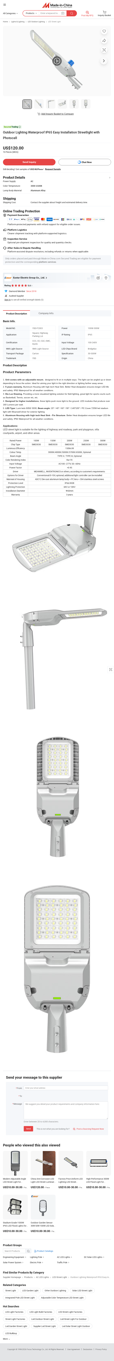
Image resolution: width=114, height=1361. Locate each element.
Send (28, 1128)
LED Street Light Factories (70, 1311)
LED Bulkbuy (11, 1333)
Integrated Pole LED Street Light (20, 1297)
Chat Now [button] (86, 162)
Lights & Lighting (17, 21)
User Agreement (73, 1349)
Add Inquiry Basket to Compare (57, 113)
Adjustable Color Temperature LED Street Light (62, 1297)
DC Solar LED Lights (93, 1257)
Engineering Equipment (13, 1257)
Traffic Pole (62, 1262)
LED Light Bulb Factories (41, 1311)
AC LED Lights (63, 1257)
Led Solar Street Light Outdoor (76, 1326)
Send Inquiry (29, 162)
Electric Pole (35, 1262)
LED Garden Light (30, 1290)
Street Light (10, 1290)
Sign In (7, 299)
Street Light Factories (15, 1319)
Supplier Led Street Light (44, 1326)
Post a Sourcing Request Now (88, 1128)
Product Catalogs (45, 1251)
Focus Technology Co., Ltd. (38, 1349)
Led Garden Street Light (16, 1326)
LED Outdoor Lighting (36, 21)
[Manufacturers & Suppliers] (57, 5)
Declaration (87, 1349)
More (5, 1338)
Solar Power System (12, 1262)
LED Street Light (54, 21)
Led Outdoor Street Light (42, 1319)
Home (5, 21)
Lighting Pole (36, 1257)
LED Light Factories (14, 1311)
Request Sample (53, 169)
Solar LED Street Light (82, 1290)
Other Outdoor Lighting (55, 1290)
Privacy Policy (101, 1349)
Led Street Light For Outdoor (73, 1319)
